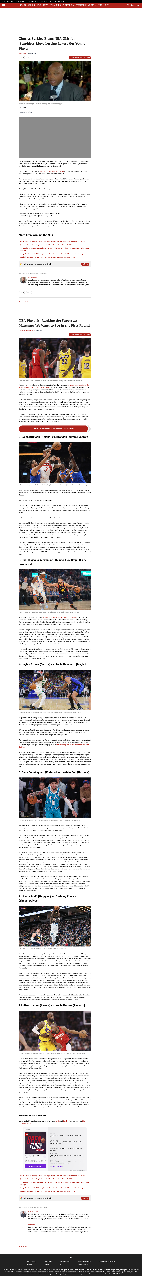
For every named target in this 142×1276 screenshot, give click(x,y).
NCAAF (45, 5)
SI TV (107, 5)
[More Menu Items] (111, 5)
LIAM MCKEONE (33, 1211)
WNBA (52, 5)
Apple (57, 1121)
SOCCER (27, 5)
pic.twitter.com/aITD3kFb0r (51, 213)
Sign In (138, 5)
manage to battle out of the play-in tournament (59, 617)
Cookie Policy (48, 1262)
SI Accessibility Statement (107, 1262)
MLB (39, 5)
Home (20, 302)
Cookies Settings (83, 1265)
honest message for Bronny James (52, 171)
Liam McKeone (23, 330)
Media (26, 302)
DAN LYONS (32, 1224)
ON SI (3, 1)
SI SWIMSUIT (10, 1)
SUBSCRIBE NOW (59, 1)
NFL (21, 5)
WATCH (100, 5)
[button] (69, 5)
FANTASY (60, 5)
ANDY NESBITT (33, 277)
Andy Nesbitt (23, 53)
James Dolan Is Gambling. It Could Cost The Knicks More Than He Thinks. (47, 245)
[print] (30, 292)
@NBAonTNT (37, 213)
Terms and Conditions (84, 1262)
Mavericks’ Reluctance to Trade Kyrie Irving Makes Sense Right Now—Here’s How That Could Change (54, 249)
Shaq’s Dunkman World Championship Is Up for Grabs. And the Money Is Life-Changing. (52, 254)
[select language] (132, 5)
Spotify (65, 1121)
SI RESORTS (41, 1)
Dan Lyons (31, 330)
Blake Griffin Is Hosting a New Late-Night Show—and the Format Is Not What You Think (52, 241)
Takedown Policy (65, 1262)
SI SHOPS (49, 1)
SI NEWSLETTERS (21, 1)
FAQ (61, 1265)
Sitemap (29, 1265)
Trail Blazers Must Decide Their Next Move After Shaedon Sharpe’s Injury (47, 257)
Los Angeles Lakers (26, 112)
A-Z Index (46, 1265)
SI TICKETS (32, 1)
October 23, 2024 (45, 216)
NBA (34, 5)
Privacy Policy (31, 1262)
